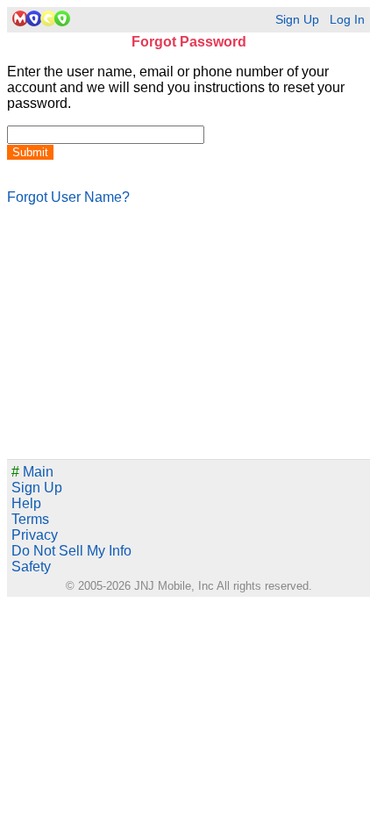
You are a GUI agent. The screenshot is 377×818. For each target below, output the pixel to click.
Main (32, 471)
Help (26, 503)
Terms (30, 519)
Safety (31, 566)
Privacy (34, 534)
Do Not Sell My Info (71, 550)
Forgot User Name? (68, 197)
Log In (347, 19)
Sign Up (297, 19)
